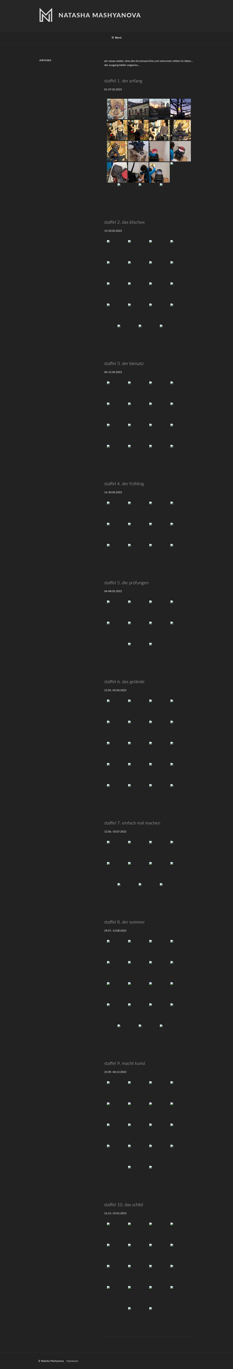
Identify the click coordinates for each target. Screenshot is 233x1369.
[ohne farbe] (159, 292)
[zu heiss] (138, 950)
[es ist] (117, 950)
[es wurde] (138, 292)
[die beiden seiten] (159, 632)
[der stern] (159, 1112)
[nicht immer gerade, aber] (138, 1013)
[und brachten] (159, 130)
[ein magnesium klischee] (117, 710)
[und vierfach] (159, 1091)
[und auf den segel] (138, 731)
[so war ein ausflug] (159, 610)
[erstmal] (117, 851)
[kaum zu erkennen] (180, 971)
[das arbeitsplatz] (180, 1112)
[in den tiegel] (117, 292)
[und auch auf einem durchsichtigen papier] (170, 335)
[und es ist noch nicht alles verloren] (180, 1013)
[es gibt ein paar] (117, 971)
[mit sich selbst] (159, 773)
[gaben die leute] (159, 151)
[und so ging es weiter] (117, 250)
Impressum (72, 1361)
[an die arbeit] (138, 851)
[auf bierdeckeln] (149, 335)
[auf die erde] (138, 752)
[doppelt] (138, 1091)
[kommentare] (138, 872)
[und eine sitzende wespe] (138, 992)
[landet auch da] (159, 1013)
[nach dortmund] (180, 610)
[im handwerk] (170, 893)
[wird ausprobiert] (180, 250)
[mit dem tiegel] (138, 250)
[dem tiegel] (138, 151)
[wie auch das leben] (138, 610)
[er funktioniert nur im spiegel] (180, 1155)
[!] (170, 1034)
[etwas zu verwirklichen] (117, 794)
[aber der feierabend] (180, 632)
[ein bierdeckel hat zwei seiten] (117, 610)
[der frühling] (138, 512)
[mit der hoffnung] (138, 794)
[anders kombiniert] (180, 1275)
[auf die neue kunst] (159, 1275)
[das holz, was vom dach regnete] (159, 1134)
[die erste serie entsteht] (180, 455)
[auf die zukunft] (159, 794)
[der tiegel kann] (159, 172)
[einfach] (159, 872)
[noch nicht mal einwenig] (117, 172)
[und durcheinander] (180, 1091)
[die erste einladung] (180, 1134)
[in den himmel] (159, 731)
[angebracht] (117, 1254)
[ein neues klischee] (159, 250)
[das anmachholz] (138, 1134)
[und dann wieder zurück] (117, 632)
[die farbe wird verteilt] (117, 554)
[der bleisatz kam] (117, 391)
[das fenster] (138, 1112)
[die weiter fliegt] (159, 992)
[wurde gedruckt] (117, 455)
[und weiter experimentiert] (117, 313)
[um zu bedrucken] (138, 632)
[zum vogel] (117, 151)
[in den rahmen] (138, 271)
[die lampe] (138, 1155)
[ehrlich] (149, 893)
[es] (138, 1254)
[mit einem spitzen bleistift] (138, 533)
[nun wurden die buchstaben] (159, 391)
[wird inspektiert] (180, 413)
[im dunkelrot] (138, 455)
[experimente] (138, 1317)
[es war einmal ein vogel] (117, 109)
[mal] (180, 872)
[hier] (159, 950)
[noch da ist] (138, 434)
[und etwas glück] (128, 193)
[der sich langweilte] (138, 109)
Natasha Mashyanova (100, 15)
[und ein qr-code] (159, 1155)
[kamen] (117, 130)
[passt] (159, 271)
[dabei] (159, 971)
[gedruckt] (180, 292)
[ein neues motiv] (117, 1013)
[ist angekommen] (138, 1233)
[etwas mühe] (180, 1233)
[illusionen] (138, 773)
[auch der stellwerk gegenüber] (159, 434)
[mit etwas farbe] (180, 172)
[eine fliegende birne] (117, 992)
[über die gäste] (180, 1296)
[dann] (180, 109)
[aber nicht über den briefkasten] (138, 391)
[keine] (159, 851)
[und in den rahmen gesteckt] (117, 413)
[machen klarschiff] (149, 1034)
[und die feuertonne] (159, 512)
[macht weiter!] (138, 1176)
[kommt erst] (138, 653)
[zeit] (180, 851)
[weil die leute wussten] (138, 172)
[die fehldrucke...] (180, 950)
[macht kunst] (117, 1091)
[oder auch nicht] (159, 554)
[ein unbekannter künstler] (117, 1134)
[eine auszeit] (159, 710)
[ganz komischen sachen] (138, 971)
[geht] (159, 1254)
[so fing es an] (170, 193)
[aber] (159, 109)
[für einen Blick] (180, 710)
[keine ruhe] (180, 151)
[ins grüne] (117, 731)
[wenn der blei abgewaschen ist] (159, 653)
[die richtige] (138, 313)
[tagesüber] (159, 413)
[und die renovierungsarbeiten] (138, 710)
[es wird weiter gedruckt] (138, 1296)
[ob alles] (117, 434)
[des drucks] (180, 794)
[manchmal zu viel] (138, 554)
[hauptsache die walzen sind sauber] (180, 554)
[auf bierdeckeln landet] (180, 533)
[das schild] (117, 1233)
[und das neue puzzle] (180, 434)
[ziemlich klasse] (180, 512)
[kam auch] (180, 313)
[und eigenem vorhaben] (180, 773)
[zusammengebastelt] (180, 391)
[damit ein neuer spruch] (159, 533)
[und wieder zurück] (180, 731)
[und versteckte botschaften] (159, 1317)
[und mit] (159, 1233)
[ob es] (117, 271)
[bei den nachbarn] (117, 1296)
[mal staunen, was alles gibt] (117, 1112)
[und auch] (180, 271)
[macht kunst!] (159, 1176)
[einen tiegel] (180, 130)
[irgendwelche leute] (138, 130)
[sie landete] (128, 335)
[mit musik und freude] (159, 1296)
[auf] (180, 1254)
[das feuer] (117, 1155)
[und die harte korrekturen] (117, 533)
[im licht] (180, 752)
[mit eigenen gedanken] (117, 773)
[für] (117, 872)
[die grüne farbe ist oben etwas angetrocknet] (138, 413)
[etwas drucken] (149, 193)
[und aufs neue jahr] (138, 1275)
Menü (118, 37)
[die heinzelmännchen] (128, 1034)
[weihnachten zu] (117, 1275)
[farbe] (159, 313)
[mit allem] (159, 752)
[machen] (128, 893)
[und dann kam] (117, 512)
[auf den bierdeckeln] (180, 992)
